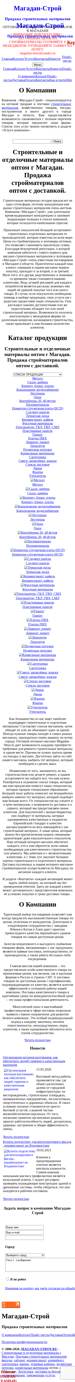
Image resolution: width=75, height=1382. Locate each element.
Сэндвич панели (37, 412)
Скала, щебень (37, 382)
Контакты (41, 59)
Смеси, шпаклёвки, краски (38, 461)
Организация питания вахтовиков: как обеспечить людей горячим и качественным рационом (34, 1061)
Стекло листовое (38, 464)
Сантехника (37, 457)
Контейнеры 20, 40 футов (37, 401)
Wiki (69, 80)
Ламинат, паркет (37, 442)
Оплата (30, 80)
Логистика (25, 1371)
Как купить (57, 80)
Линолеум (37, 446)
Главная (7, 59)
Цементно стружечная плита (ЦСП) (37, 408)
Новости (54, 59)
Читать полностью (37, 1040)
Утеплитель (37, 476)
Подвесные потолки (37, 449)
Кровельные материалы (37, 453)
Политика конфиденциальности (24, 1342)
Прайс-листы (67, 58)
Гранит (37, 434)
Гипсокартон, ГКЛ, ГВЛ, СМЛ (37, 427)
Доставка (18, 80)
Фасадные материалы (37, 423)
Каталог (18, 59)
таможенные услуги (40, 1375)
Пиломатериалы (37, 404)
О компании (27, 76)
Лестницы (37, 393)
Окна (37, 397)
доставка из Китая (48, 1371)
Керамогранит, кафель (37, 419)
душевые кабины (42, 1364)
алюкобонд (56, 1360)
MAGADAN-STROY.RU (39, 1349)
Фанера (37, 472)
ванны (24, 1364)
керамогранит (36, 1360)
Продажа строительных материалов (41, 1356)
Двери (37, 468)
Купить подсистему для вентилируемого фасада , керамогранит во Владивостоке (37, 1143)
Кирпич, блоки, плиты (37, 386)
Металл (37, 378)
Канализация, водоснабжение (37, 389)
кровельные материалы (31, 1368)
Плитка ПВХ (37, 438)
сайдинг (19, 1360)
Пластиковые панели (37, 431)
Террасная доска (37, 416)
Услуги (29, 59)
